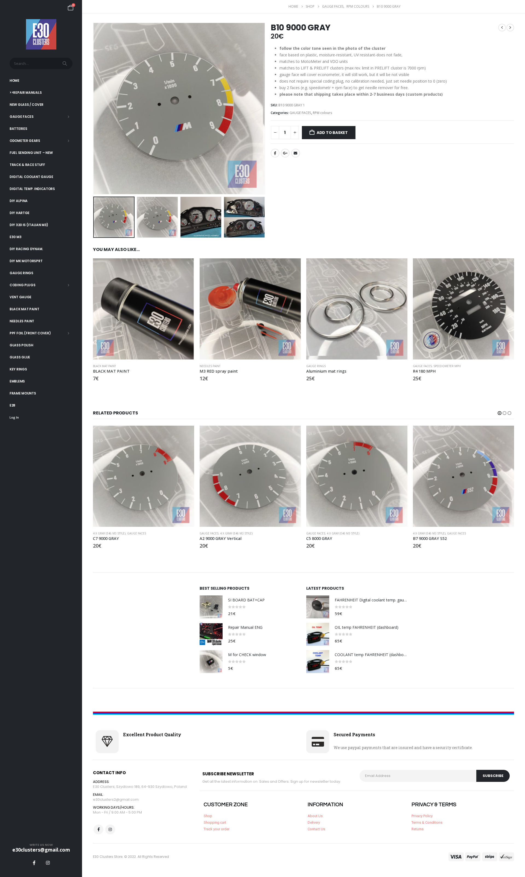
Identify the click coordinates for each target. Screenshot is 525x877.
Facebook (275, 153)
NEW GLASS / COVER (26, 104)
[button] (94, 108)
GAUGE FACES (22, 116)
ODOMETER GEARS (25, 140)
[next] (510, 27)
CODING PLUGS (22, 285)
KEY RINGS (18, 369)
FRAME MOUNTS (23, 393)
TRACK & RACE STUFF (27, 164)
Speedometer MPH (447, 366)
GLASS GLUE (20, 357)
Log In (14, 417)
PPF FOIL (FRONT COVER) (30, 333)
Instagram (110, 829)
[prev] (502, 27)
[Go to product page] (143, 308)
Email (295, 153)
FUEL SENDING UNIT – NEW (31, 152)
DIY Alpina (19, 200)
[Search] (65, 63)
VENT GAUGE (20, 297)
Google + (285, 153)
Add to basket (332, 132)
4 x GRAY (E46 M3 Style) (109, 533)
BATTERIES (18, 128)
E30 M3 (15, 237)
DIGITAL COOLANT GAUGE (31, 176)
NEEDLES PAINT (22, 321)
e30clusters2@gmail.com (116, 799)
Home (14, 80)
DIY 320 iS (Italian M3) (29, 225)
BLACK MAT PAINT (24, 309)
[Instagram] (48, 863)
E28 (12, 405)
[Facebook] (34, 863)
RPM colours (322, 112)
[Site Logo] (41, 34)
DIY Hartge (20, 213)
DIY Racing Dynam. (26, 249)
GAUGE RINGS (21, 273)
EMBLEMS (17, 381)
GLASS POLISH (21, 345)
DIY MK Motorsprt (26, 261)
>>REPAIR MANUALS (26, 92)
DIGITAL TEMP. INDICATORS (32, 188)
